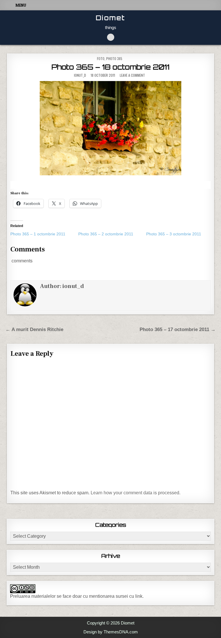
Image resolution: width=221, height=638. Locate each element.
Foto (100, 58)
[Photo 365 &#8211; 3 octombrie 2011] (180, 234)
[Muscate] (110, 128)
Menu (21, 5)
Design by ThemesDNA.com (110, 631)
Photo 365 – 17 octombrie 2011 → (178, 329)
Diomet (110, 18)
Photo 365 (114, 58)
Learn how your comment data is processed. (135, 492)
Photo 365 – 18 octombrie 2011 (110, 67)
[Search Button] (110, 37)
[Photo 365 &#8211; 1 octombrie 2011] (44, 234)
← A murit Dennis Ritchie (34, 329)
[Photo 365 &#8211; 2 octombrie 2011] (112, 234)
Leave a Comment (132, 75)
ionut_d (80, 75)
